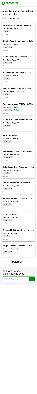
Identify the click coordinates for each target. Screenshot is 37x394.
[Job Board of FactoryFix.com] (10, 3)
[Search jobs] (32, 279)
